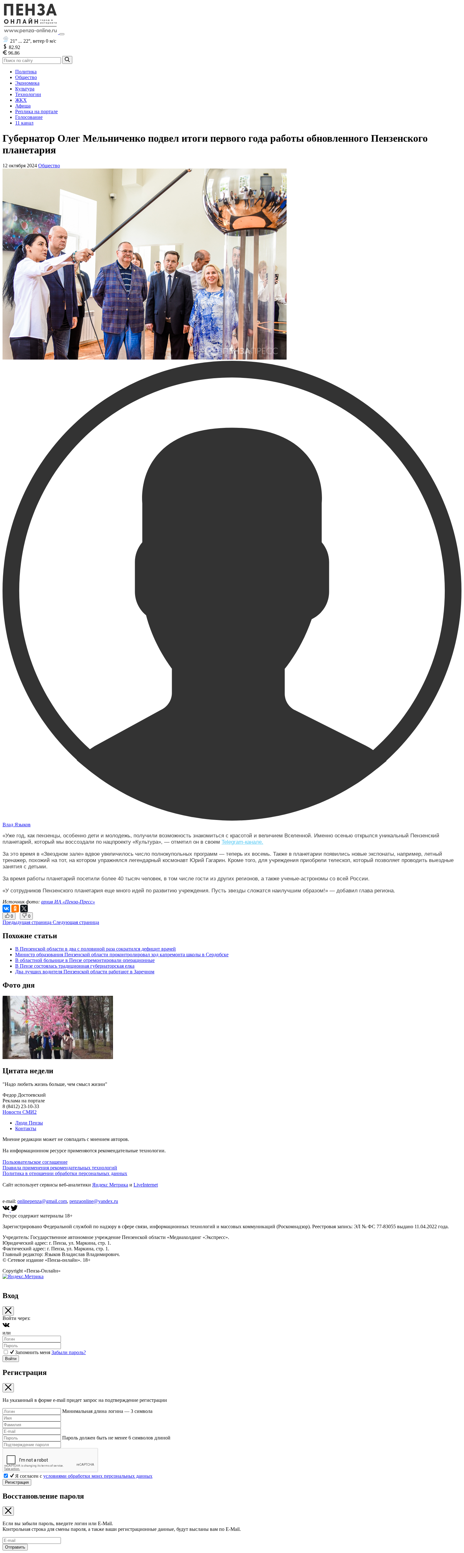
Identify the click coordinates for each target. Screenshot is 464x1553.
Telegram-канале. (242, 842)
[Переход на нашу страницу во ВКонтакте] (7, 1210)
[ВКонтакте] (6, 908)
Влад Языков (17, 824)
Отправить (15, 1547)
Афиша (23, 105)
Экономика (27, 83)
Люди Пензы (29, 1122)
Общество (26, 77)
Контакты (25, 1128)
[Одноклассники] (15, 908)
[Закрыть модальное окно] (8, 1311)
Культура (24, 88)
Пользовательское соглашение (35, 1162)
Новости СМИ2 (20, 1112)
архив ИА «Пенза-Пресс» (68, 901)
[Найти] (67, 60)
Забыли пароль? (68, 1352)
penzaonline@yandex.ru (93, 1201)
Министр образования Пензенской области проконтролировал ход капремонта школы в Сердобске (122, 954)
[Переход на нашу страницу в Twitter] (14, 1210)
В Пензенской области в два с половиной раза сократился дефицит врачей (95, 949)
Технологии (28, 94)
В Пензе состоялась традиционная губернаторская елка (74, 966)
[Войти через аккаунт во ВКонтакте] (6, 1327)
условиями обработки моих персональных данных (97, 1476)
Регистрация (17, 1482)
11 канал (24, 123)
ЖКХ (21, 100)
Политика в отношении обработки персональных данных (65, 1173)
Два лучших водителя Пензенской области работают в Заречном (84, 971)
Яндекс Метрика (110, 1184)
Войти (10, 1358)
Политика (26, 71)
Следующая (76, 922)
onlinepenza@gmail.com (42, 1201)
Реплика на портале (36, 111)
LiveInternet (146, 1184)
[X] (24, 908)
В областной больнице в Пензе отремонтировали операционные (85, 960)
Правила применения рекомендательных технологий (60, 1167)
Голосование (29, 117)
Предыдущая (27, 922)
